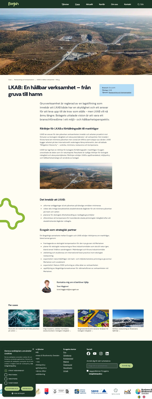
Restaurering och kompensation (120, 92)
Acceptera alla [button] (12, 389)
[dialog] (19, 372)
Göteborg (67, 355)
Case (77, 4)
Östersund (67, 365)
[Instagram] (101, 354)
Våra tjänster (38, 349)
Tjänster (65, 4)
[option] (145, 397)
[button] (18, 393)
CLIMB (36, 352)
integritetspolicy (95, 374)
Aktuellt (89, 4)
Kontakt (127, 4)
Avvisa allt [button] (27, 389)
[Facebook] (88, 354)
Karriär (102, 4)
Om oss (114, 4)
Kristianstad (68, 358)
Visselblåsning (39, 374)
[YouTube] (94, 354)
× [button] (33, 349)
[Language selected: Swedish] (143, 396)
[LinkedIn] (107, 354)
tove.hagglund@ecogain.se (68, 289)
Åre (64, 352)
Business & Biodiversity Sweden (46, 355)
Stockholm (67, 368)
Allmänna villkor (39, 371)
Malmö (66, 362)
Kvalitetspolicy (39, 365)
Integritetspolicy (40, 368)
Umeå (65, 371)
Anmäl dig (126, 365)
